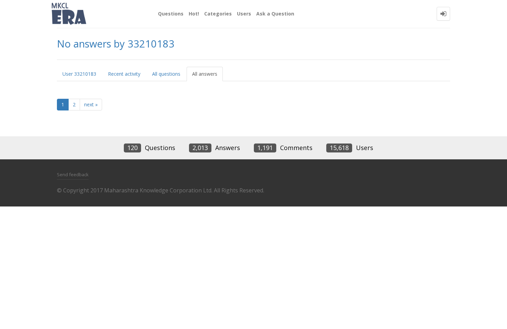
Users (244, 13)
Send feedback (73, 174)
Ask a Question (275, 13)
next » (91, 104)
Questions (170, 13)
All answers (204, 74)
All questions (166, 74)
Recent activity (124, 74)
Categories (218, 13)
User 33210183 (79, 74)
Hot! (194, 13)
